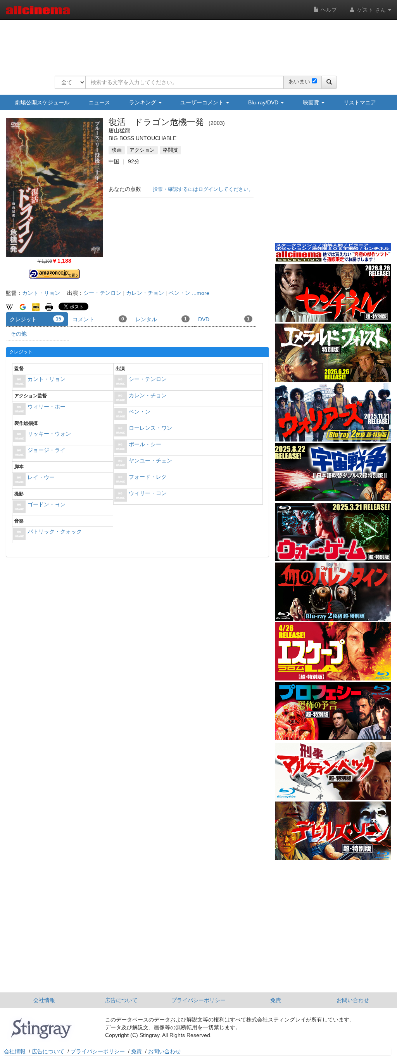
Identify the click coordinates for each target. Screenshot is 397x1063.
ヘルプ (328, 10)
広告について (121, 1000)
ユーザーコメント (202, 102)
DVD (224, 319)
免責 (275, 1000)
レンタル (161, 319)
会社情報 (44, 1000)
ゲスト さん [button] (371, 10)
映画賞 (312, 102)
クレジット (35, 319)
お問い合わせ (353, 1000)
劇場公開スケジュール (42, 102)
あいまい (299, 81)
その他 (18, 334)
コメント (98, 319)
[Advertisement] (196, 42)
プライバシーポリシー (198, 1000)
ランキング (143, 102)
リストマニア (359, 102)
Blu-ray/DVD (264, 102)
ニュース (99, 102)
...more (200, 293)
